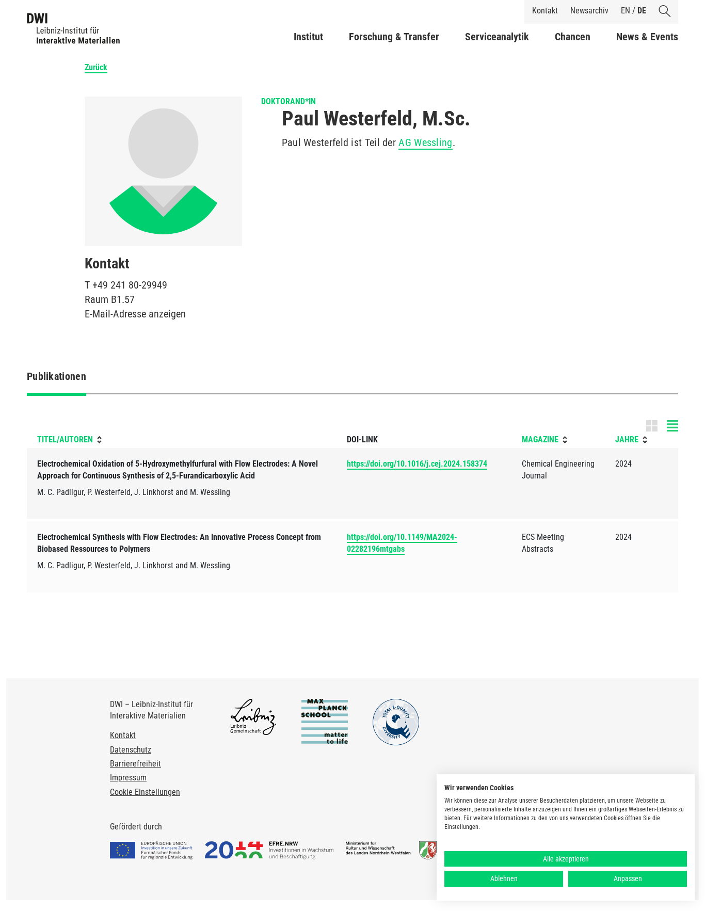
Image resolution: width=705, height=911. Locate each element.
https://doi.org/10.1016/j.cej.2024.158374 (417, 464)
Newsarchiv (589, 10)
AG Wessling (425, 142)
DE (641, 10)
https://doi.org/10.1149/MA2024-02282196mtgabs (402, 542)
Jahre (626, 439)
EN (625, 10)
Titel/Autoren (65, 439)
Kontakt (545, 10)
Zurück (96, 67)
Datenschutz (130, 750)
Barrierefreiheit (135, 764)
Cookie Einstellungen (145, 792)
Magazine (540, 439)
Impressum (128, 777)
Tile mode (662, 425)
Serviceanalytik (497, 36)
